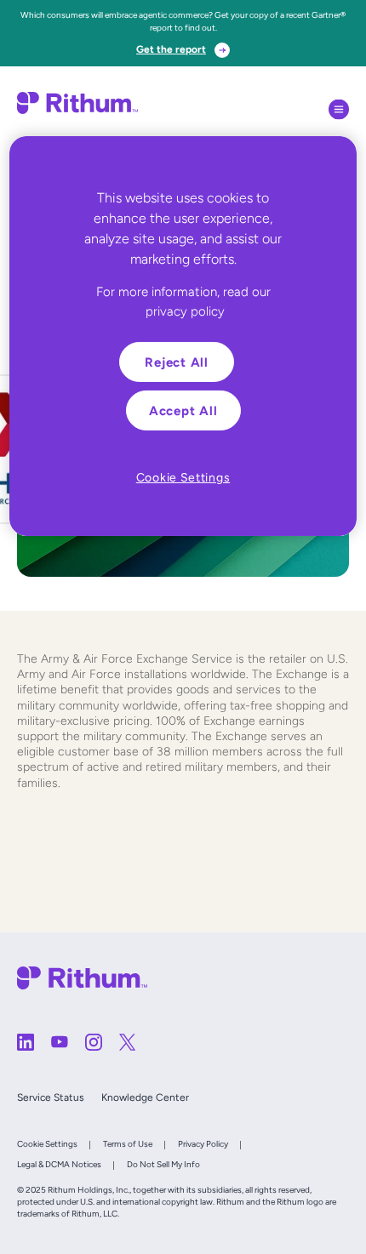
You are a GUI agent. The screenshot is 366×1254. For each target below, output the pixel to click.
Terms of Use (127, 1144)
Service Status (50, 1097)
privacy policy (185, 311)
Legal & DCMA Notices (59, 1164)
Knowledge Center (145, 1097)
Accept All (183, 410)
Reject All (177, 362)
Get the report (171, 49)
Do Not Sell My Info (163, 1164)
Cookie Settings (47, 1144)
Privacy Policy (203, 1144)
